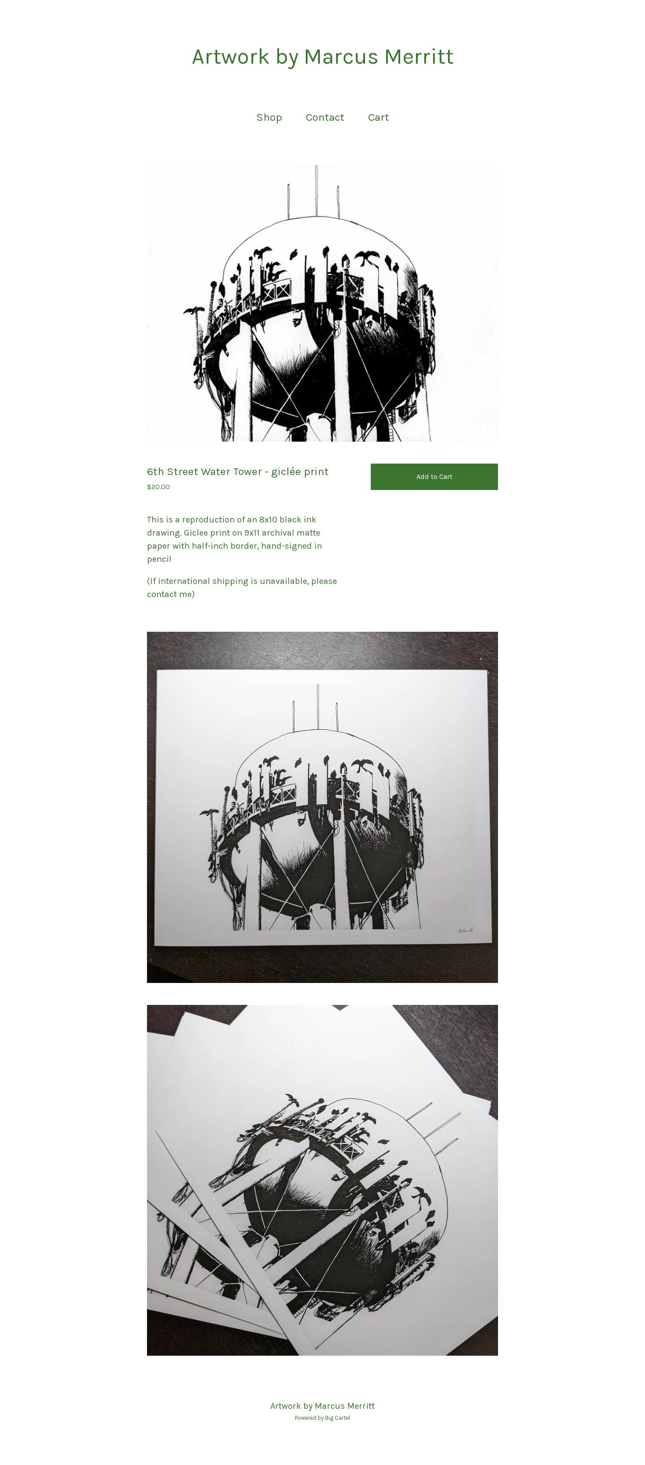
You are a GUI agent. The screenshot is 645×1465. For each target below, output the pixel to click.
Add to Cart (434, 476)
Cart (381, 116)
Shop (269, 117)
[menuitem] (269, 117)
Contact (325, 117)
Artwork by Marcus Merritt (323, 56)
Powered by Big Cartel (322, 1418)
